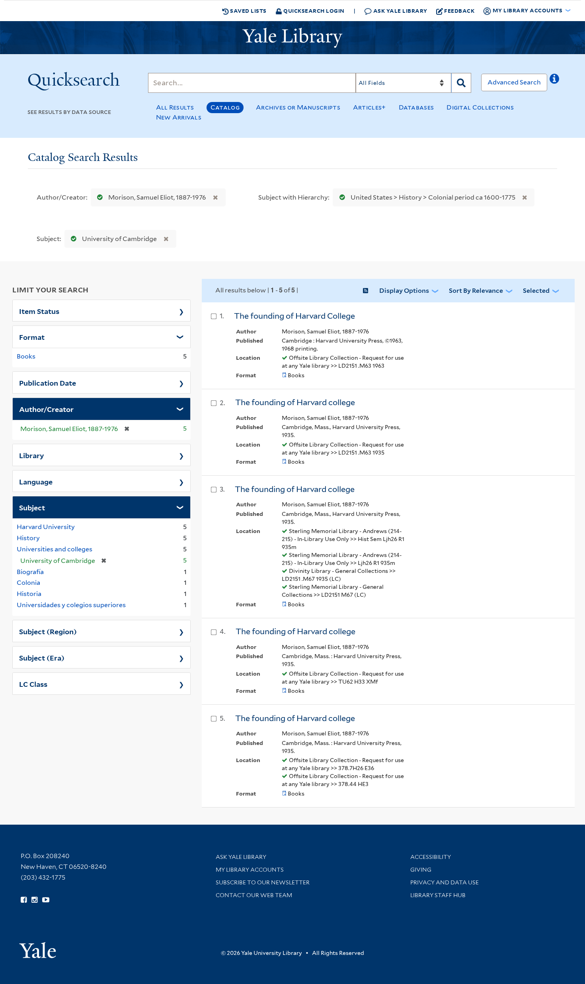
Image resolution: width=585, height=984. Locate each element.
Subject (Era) (41, 657)
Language (36, 481)
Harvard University (46, 527)
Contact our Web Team (254, 895)
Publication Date (47, 382)
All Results (175, 107)
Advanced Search (514, 82)
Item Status (39, 311)
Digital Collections (480, 107)
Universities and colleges (54, 549)
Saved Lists (248, 10)
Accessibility (430, 857)
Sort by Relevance (476, 290)
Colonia (28, 582)
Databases (416, 107)
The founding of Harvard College (294, 316)
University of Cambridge (119, 239)
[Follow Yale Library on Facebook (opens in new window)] (24, 900)
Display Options (404, 290)
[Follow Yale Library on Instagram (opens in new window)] (34, 900)
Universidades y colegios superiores (71, 605)
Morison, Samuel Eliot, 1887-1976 (157, 197)
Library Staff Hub (438, 895)
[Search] (461, 83)
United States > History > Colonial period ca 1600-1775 (433, 197)
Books (26, 356)
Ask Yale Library (399, 10)
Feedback (459, 10)
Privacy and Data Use (444, 882)
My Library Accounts (250, 869)
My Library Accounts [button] (527, 10)
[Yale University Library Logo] (292, 38)
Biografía (30, 572)
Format (32, 336)
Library (31, 455)
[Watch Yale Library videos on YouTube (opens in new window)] (45, 900)
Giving (420, 869)
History (28, 538)
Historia (29, 594)
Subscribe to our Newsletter (263, 882)
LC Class (33, 683)
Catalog (225, 107)
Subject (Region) (48, 631)
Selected (536, 290)
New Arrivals (179, 117)
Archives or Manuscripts (298, 107)
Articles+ (369, 107)
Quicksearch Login (313, 10)
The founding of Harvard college (295, 402)
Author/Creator (46, 409)
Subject (32, 507)
